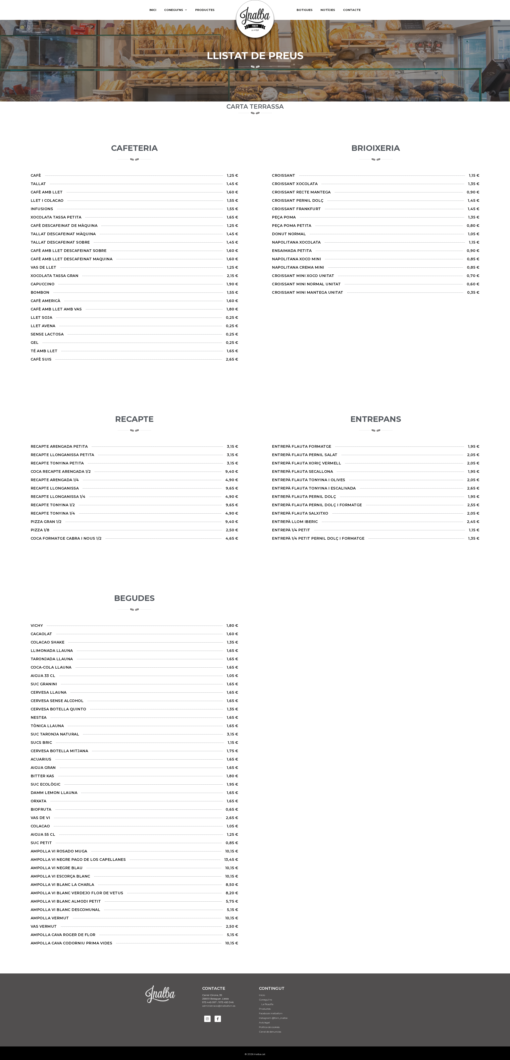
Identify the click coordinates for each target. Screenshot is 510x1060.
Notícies (328, 10)
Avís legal (264, 1022)
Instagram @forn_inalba (273, 1017)
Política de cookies (269, 1027)
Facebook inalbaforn (270, 1013)
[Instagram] (207, 1019)
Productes (205, 10)
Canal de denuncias (270, 1031)
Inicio (262, 995)
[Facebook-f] (218, 1019)
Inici (152, 10)
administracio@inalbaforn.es (218, 1005)
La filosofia (267, 1004)
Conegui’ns (173, 10)
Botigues (305, 10)
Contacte (352, 10)
